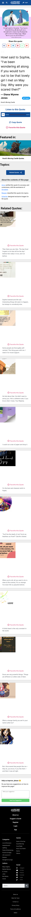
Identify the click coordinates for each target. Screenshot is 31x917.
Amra (3, 185)
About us (15, 815)
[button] (3, 2)
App (15, 830)
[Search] (27, 886)
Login (15, 826)
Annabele (5, 190)
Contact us (15, 901)
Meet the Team (15, 898)
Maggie (4, 193)
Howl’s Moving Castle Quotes (13, 158)
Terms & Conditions (15, 909)
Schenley (5, 196)
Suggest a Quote (15, 819)
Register (15, 822)
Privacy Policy (15, 905)
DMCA (15, 912)
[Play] (3, 114)
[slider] (18, 114)
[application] (15, 114)
